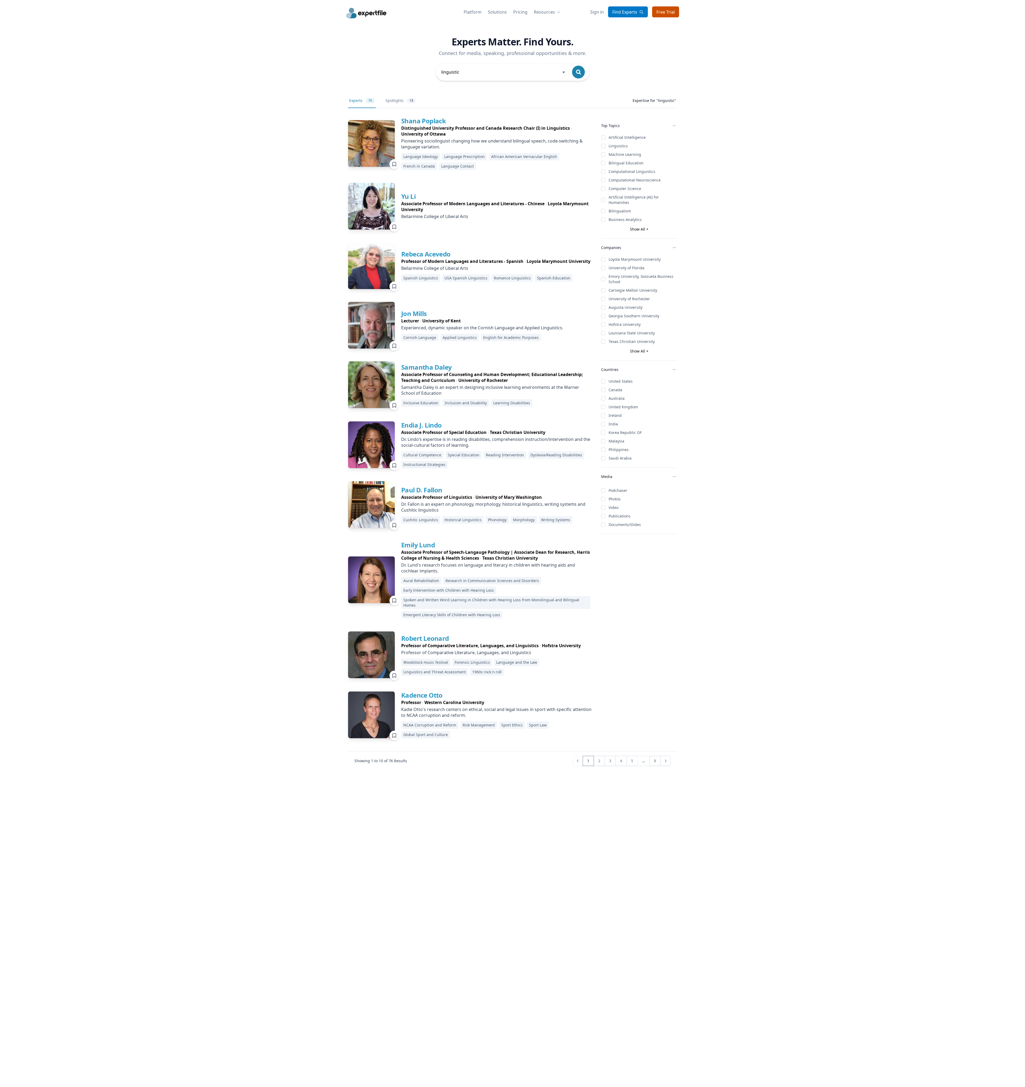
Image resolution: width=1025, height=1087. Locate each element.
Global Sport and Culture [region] (425, 734)
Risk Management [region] (479, 725)
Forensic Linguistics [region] (472, 662)
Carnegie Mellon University (633, 290)
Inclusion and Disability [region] (466, 402)
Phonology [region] (497, 519)
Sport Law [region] (538, 725)
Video (613, 507)
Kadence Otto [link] (422, 695)
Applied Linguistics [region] (460, 337)
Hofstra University (625, 324)
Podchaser (618, 490)
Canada (615, 389)
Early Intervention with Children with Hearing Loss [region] (448, 590)
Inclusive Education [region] (420, 402)
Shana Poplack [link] (423, 120)
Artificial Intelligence (627, 137)
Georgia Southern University (634, 315)
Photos (615, 498)
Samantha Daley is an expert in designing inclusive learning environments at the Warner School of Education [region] (490, 390)
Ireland (615, 415)
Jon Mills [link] (414, 313)
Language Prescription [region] (464, 156)
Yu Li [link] (408, 196)
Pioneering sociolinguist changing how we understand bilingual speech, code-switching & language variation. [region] (492, 144)
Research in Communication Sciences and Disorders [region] (492, 580)
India (613, 423)
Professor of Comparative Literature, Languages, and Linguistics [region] (466, 652)
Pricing (520, 12)
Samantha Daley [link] (426, 367)
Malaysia (616, 441)
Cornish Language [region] (419, 337)
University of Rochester (629, 298)
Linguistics (618, 145)
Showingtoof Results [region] (380, 760)
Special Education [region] (463, 454)
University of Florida (626, 267)
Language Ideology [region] (420, 156)
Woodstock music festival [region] (425, 662)
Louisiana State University (632, 332)
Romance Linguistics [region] (512, 277)
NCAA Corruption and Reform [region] (429, 725)
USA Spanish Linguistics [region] (465, 277)
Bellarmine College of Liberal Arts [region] (434, 216)
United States (621, 381)
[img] (371, 143)
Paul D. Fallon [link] (421, 489)
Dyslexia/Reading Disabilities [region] (556, 454)
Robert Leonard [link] (425, 638)
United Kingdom (623, 406)
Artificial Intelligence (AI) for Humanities (634, 200)
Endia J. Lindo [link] (421, 425)
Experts (360, 100)
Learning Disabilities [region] (511, 402)
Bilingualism (620, 211)
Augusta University (625, 307)
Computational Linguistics (632, 171)
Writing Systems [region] (555, 519)
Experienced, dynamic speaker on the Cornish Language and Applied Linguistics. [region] (482, 328)
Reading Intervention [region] (505, 454)
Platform (473, 12)
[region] (497, 131)
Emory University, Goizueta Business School (641, 279)
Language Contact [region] (457, 166)
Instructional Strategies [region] (424, 464)
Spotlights (399, 100)
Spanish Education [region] (553, 277)
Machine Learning (625, 154)
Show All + (639, 229)
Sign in (597, 12)
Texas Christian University (632, 341)
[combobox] (503, 72)
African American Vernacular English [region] (524, 156)
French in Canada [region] (419, 166)
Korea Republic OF (625, 432)
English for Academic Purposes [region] (511, 337)
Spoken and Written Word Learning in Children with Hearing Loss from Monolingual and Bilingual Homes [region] (491, 602)
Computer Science (625, 188)
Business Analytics (625, 219)
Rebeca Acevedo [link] (426, 254)
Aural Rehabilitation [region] (421, 580)
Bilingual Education (626, 162)
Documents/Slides (625, 524)
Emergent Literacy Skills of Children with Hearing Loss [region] (451, 614)
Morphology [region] (524, 519)
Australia (617, 398)
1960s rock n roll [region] (487, 671)
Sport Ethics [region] (512, 725)
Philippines (619, 449)
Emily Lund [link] (418, 544)
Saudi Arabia (620, 458)
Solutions (497, 12)
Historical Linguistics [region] (463, 519)
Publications (619, 516)
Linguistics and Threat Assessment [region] (434, 671)
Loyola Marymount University (635, 259)
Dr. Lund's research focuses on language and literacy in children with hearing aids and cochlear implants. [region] (488, 568)
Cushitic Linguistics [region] (420, 519)
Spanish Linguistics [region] (420, 277)
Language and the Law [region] (516, 662)
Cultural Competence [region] (422, 454)
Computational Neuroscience (635, 180)
